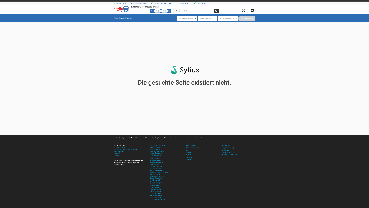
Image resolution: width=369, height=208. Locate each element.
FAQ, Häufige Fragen (228, 148)
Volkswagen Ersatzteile (158, 199)
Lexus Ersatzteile (155, 168)
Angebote (148, 7)
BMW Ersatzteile (155, 149)
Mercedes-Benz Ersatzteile (159, 172)
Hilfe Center (226, 145)
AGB (187, 150)
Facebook (117, 153)
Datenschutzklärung (192, 148)
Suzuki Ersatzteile (156, 193)
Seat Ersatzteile (155, 188)
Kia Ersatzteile (154, 165)
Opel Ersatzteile (155, 180)
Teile (116, 18)
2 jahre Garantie (201, 3)
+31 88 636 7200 (126, 149)
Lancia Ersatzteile (156, 166)
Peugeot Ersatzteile (156, 182)
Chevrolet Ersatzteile (157, 151)
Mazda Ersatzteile (156, 170)
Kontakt (156, 7)
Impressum (189, 157)
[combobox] (187, 18)
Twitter (116, 157)
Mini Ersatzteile (155, 174)
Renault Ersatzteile (156, 184)
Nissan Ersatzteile (156, 178)
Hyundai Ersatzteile (156, 163)
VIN (175, 11)
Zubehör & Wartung (125, 18)
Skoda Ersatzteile (156, 190)
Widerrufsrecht (191, 145)
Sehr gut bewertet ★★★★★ (162, 3)
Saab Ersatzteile (155, 186)
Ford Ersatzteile (155, 159)
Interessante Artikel (228, 152)
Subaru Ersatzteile (156, 191)
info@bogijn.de (119, 151)
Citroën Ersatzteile (156, 153)
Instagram (117, 155)
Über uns (189, 155)
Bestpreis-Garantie (184, 3)
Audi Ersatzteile (155, 147)
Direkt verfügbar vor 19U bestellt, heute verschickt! (131, 3)
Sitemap (188, 152)
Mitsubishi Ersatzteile (157, 176)
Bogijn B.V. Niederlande (229, 155)
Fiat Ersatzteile (155, 157)
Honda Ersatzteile (156, 161)
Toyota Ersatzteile (156, 195)
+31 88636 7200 (119, 147)
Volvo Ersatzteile (155, 197)
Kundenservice (137, 7)
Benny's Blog (226, 150)
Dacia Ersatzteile (155, 155)
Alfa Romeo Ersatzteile (157, 145)
